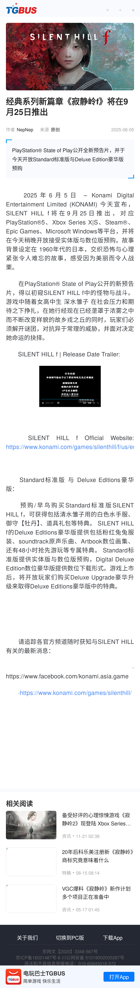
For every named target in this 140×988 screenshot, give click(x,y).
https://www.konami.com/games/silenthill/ (76, 692)
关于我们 (27, 937)
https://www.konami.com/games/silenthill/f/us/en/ (72, 446)
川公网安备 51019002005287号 (93, 957)
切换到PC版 (70, 937)
